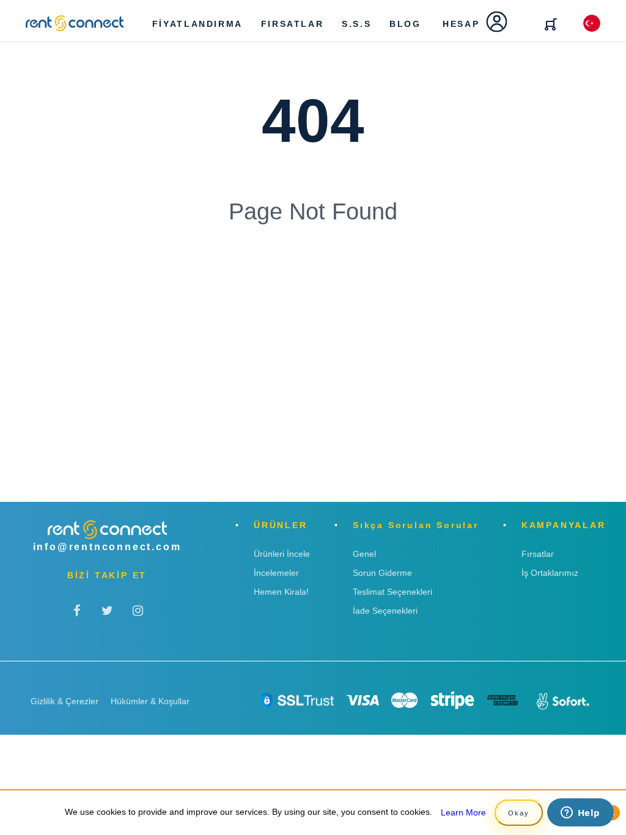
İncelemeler (276, 573)
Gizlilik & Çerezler (64, 701)
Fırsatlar (537, 554)
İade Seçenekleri (385, 611)
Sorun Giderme (382, 573)
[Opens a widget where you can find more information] (580, 813)
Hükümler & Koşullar (150, 701)
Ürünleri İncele (282, 554)
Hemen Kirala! (281, 592)
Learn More (463, 812)
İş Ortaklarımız (549, 573)
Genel (364, 554)
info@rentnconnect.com (107, 547)
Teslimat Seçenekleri (392, 592)
